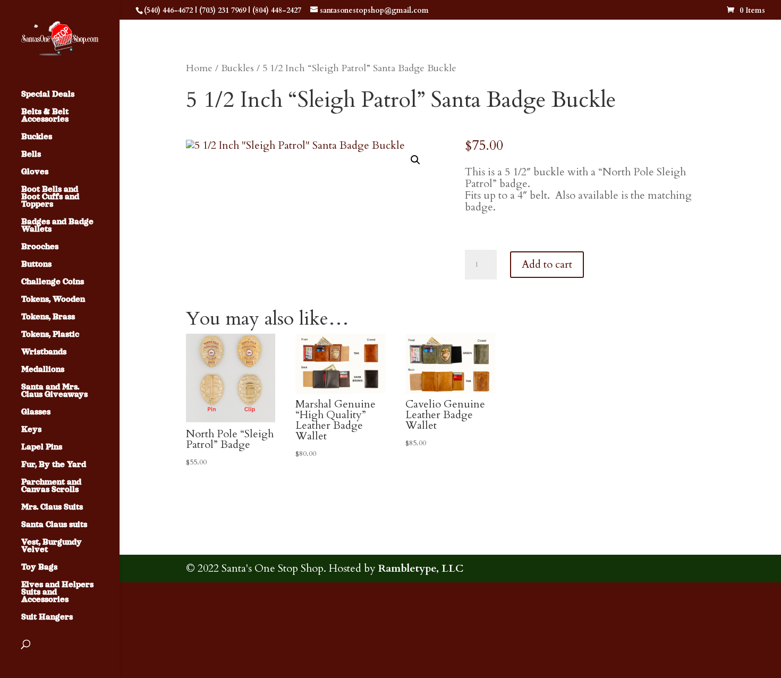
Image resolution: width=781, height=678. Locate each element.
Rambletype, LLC (420, 568)
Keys (31, 430)
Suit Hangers (47, 617)
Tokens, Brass (48, 317)
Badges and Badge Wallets (57, 225)
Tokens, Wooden (53, 299)
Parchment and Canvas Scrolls (51, 486)
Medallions (42, 370)
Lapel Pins (41, 447)
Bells (31, 154)
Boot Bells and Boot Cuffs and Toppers (50, 196)
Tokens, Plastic (50, 334)
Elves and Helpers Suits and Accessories (57, 592)
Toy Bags (39, 567)
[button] (415, 160)
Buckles (36, 137)
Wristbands (43, 352)
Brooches (39, 247)
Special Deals (47, 94)
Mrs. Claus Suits (52, 507)
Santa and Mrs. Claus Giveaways (54, 391)
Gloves (34, 172)
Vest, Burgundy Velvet (51, 546)
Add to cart (547, 264)
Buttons (36, 264)
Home (199, 68)
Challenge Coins (52, 282)
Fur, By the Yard (53, 465)
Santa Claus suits (54, 525)
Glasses (35, 412)
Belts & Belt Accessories (45, 115)
